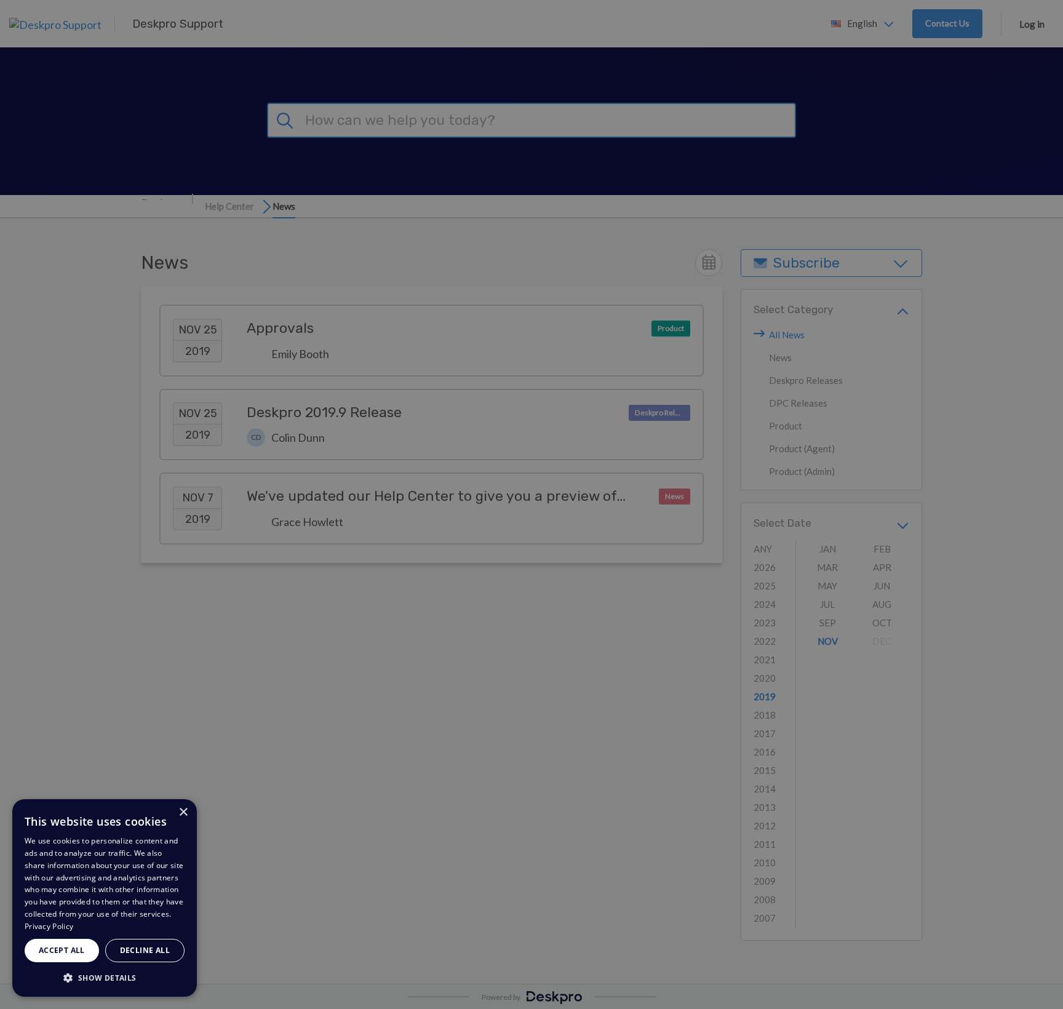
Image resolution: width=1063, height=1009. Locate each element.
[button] (105, 977)
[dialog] (104, 898)
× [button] (183, 812)
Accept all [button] (62, 950)
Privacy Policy (49, 926)
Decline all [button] (145, 950)
